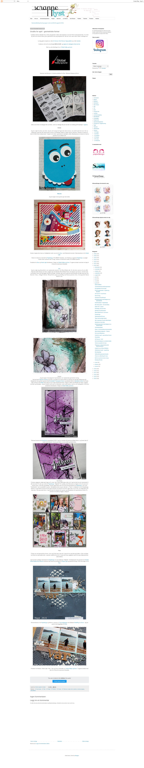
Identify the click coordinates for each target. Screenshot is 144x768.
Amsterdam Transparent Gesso (56, 381)
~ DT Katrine (53, 689)
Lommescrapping (80, 689)
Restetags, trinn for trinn (100, 308)
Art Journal (96, 97)
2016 (95, 374)
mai (96, 281)
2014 (95, 378)
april (96, 283)
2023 (95, 259)
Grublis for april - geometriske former (103, 335)
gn (52, 257)
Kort (72, 689)
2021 (95, 263)
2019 (95, 368)
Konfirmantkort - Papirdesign (101, 302)
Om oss (36, 18)
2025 (95, 255)
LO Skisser (65, 18)
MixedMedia (33, 690)
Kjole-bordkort (98, 284)
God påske (97, 337)
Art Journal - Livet (99, 339)
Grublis (69, 689)
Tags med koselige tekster (101, 318)
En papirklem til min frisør (100, 288)
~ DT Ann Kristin (38, 689)
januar (96, 366)
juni (96, 279)
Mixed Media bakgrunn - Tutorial (102, 331)
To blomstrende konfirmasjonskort (102, 286)
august (96, 275)
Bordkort (96, 101)
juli (96, 277)
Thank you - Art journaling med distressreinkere (102, 345)
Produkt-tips (97, 314)
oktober (97, 271)
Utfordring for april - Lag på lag (102, 350)
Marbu (42, 382)
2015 (95, 376)
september (97, 273)
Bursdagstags (98, 352)
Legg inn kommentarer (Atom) (42, 743)
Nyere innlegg (33, 741)
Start (31, 18)
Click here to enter (59, 681)
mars (96, 362)
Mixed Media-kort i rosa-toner (101, 312)
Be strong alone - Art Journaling (102, 304)
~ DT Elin (43, 689)
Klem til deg (97, 295)
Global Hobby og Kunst (64, 262)
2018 (95, 370)
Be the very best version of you (102, 358)
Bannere (59, 18)
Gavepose (96, 103)
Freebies (91, 18)
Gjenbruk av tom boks (100, 322)
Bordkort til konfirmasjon (100, 310)
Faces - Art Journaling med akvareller (103, 329)
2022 (95, 261)
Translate (103, 68)
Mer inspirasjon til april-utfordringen (103, 320)
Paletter (79, 18)
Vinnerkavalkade (99, 327)
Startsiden (59, 741)
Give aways (96, 104)
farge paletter (69, 41)
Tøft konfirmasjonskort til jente (101, 354)
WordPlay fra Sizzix (79, 622)
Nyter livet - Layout (99, 306)
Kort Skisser (72, 18)
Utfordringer (96, 128)
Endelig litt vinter (98, 360)
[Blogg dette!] (50, 687)
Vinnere (95, 130)
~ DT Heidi (96, 133)
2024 (95, 257)
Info (94, 106)
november (97, 269)
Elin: (59, 268)
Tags (95, 125)
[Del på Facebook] (54, 687)
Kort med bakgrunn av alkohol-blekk (103, 341)
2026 (95, 253)
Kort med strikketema (99, 333)
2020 (95, 265)
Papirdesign (51, 484)
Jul (94, 108)
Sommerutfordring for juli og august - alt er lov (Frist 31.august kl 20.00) (48, 23)
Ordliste (97, 18)
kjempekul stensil (79, 381)
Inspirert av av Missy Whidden (101, 348)
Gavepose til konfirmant (100, 297)
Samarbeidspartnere (44, 18)
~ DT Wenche (64, 689)
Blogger (77, 755)
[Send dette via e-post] (49, 687)
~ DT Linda (96, 138)
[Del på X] (52, 687)
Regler (53, 18)
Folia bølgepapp (63, 622)
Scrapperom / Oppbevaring (100, 123)
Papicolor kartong (43, 379)
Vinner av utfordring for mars (101, 356)
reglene (85, 124)
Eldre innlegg (85, 741)
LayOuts (75, 689)
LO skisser (55, 41)
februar (97, 364)
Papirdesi (49, 257)
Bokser (95, 99)
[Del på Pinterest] (55, 687)
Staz (61, 253)
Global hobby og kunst (66, 47)
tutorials (78, 41)
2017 (95, 372)
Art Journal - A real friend (100, 293)
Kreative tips (96, 111)
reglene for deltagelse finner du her (71, 44)
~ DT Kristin (58, 689)
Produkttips (96, 118)
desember (97, 267)
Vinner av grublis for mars (100, 343)
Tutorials (85, 18)
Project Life (96, 120)
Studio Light (44, 262)
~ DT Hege (48, 689)
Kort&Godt (44, 440)
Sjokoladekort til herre (100, 316)
